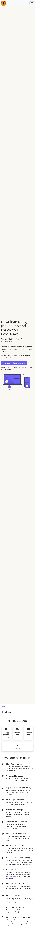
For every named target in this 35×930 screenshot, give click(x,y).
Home (3, 707)
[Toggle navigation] (31, 3)
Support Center (13, 876)
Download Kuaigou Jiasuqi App (13, 363)
